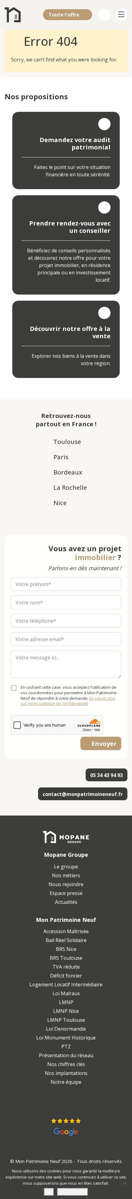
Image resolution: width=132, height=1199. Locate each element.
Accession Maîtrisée (66, 931)
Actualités (66, 902)
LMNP (66, 1002)
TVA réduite (66, 966)
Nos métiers (66, 875)
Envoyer (104, 743)
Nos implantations (66, 1073)
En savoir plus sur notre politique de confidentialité (68, 700)
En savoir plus (73, 1192)
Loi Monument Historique (66, 1037)
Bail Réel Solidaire (66, 940)
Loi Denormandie (66, 1028)
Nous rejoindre (66, 884)
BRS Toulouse (66, 958)
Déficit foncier (66, 975)
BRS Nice (66, 949)
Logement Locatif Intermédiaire (66, 984)
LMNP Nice (66, 1011)
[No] (124, 1183)
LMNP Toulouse (66, 1020)
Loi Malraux (66, 993)
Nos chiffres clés (66, 1064)
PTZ (66, 1046)
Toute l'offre (65, 14)
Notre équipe (66, 1082)
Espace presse (66, 893)
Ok (49, 1192)
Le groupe (66, 866)
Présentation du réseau (66, 1055)
